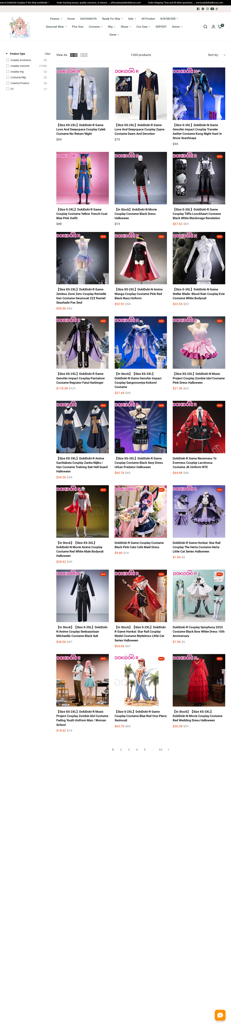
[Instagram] (207, 8)
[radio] (73, 55)
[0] (219, 26)
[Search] (205, 26)
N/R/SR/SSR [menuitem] (167, 18)
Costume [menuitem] (94, 26)
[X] (203, 8)
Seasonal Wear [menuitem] (55, 26)
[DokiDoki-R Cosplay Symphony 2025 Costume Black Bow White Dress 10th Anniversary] (199, 596)
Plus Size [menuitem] (77, 26)
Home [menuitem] (71, 18)
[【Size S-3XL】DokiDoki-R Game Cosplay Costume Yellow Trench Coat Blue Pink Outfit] (82, 178)
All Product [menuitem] (148, 18)
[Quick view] (105, 116)
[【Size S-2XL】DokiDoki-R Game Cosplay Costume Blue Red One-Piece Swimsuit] (141, 680)
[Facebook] (198, 8)
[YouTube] (212, 8)
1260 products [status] (141, 55)
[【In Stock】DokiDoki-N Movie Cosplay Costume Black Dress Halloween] (141, 178)
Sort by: (213, 55)
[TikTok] (217, 8)
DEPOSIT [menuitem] (161, 26)
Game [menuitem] (112, 34)
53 (160, 749)
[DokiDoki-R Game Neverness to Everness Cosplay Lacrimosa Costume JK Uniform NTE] (199, 427)
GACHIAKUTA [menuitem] (88, 18)
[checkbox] (27, 60)
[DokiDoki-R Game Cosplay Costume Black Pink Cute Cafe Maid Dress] (141, 511)
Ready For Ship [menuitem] (111, 18)
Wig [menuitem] (110, 26)
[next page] (168, 749)
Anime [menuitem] (176, 26)
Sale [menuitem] (130, 18)
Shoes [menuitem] (124, 26)
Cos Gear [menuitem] (142, 26)
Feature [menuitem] (54, 18)
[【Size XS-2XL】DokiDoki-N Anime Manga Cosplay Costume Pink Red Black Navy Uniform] (141, 258)
